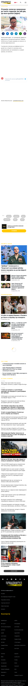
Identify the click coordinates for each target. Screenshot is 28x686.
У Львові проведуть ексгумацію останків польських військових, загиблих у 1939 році (14, 505)
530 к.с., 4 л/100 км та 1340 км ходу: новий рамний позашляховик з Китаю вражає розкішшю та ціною (19, 325)
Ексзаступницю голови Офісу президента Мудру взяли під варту (14, 373)
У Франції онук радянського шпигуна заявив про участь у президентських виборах (12, 475)
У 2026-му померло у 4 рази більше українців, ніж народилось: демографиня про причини (13, 391)
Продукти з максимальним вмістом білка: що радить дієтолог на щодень (13, 401)
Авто (15, 669)
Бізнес (15, 663)
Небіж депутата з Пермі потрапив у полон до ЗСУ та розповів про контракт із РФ (13, 531)
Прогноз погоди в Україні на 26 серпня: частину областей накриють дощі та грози (13, 428)
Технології (16, 666)
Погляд (15, 659)
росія (22, 219)
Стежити (14, 231)
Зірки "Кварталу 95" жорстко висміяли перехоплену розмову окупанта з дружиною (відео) (17, 286)
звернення (7, 219)
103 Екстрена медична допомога (6, 628)
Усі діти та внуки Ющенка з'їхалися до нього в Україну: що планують (14, 316)
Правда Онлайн (17, 639)
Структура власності (5, 603)
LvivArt (15, 620)
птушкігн (16, 216)
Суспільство (17, 656)
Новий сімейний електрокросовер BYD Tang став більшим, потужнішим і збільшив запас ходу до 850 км (14, 418)
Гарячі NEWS (17, 633)
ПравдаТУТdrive (4, 645)
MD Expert (3, 623)
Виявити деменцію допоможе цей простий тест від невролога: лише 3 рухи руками (13, 424)
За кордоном (4, 663)
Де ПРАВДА (3, 639)
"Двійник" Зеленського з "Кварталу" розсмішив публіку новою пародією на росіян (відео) (13, 268)
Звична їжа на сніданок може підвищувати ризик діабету (14, 490)
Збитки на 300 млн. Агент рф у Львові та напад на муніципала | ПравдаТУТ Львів (13, 460)
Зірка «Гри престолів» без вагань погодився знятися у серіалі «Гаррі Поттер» (14, 383)
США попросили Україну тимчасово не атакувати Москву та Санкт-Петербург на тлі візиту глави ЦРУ (13, 434)
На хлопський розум (18, 629)
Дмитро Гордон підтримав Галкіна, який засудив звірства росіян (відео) (19, 277)
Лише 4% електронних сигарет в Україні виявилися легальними (13, 510)
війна (15, 219)
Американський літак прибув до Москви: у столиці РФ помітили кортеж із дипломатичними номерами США (13, 536)
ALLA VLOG (16, 648)
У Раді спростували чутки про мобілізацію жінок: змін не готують (13, 495)
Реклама (3, 593)
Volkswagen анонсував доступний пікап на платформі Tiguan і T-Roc (13, 396)
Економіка (3, 659)
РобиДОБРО (17, 636)
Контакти (5, 614)
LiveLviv (2, 648)
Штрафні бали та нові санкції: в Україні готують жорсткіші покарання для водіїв (13, 469)
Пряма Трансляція (5, 606)
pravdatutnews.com (18, 100)
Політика (3, 653)
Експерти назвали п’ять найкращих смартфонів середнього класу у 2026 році (13, 500)
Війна (2, 656)
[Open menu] (25, 2)
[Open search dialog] (20, 2)
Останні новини (7, 378)
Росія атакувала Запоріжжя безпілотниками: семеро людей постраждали (10, 565)
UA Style (3, 642)
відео (23, 216)
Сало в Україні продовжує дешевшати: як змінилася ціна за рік (13, 542)
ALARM (2, 633)
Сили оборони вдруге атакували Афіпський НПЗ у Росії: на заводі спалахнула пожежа (11, 369)
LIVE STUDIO (3, 636)
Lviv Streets (16, 626)
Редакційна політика (5, 599)
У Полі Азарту (17, 642)
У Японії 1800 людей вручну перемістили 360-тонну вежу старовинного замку (13, 464)
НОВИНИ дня (4, 620)
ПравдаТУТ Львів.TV (18, 675)
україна (9, 216)
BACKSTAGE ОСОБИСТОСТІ (19, 645)
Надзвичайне (4, 666)
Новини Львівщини (5, 669)
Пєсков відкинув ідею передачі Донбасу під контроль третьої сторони (13, 485)
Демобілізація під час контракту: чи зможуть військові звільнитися (11, 480)
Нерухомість (3, 672)
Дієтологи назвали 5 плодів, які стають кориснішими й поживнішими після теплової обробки (17, 336)
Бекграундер (17, 623)
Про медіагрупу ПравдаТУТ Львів (8, 596)
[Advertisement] (14, 65)
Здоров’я (16, 653)
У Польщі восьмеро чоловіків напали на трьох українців (14, 364)
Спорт (15, 672)
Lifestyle (4, 6)
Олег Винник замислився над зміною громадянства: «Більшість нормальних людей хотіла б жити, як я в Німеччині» (13, 407)
